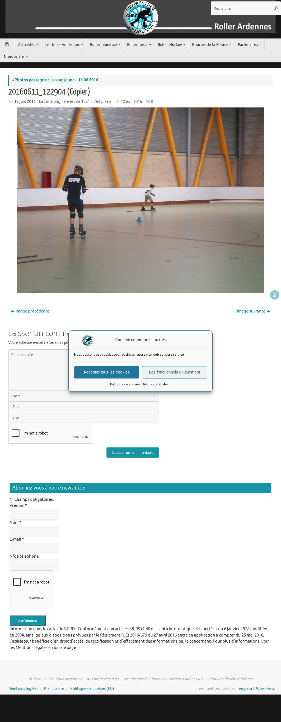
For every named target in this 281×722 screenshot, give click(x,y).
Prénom (18, 505)
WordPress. (266, 688)
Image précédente (32, 311)
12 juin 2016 (25, 101)
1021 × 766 (90, 101)
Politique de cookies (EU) (92, 688)
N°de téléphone (24, 556)
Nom (15, 522)
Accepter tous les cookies (106, 372)
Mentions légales (155, 384)
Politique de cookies (125, 384)
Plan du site (54, 688)
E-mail (17, 539)
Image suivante (251, 311)
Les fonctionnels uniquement (174, 372)
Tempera (244, 688)
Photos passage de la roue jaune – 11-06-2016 (55, 80)
